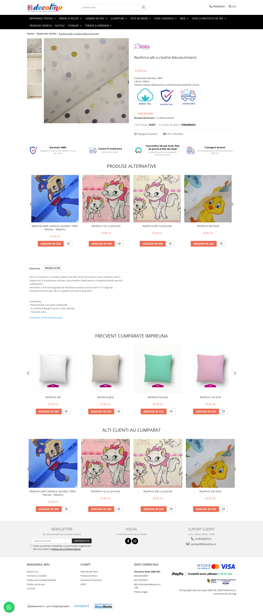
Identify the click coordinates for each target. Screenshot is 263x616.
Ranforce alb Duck (208, 226)
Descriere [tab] (35, 268)
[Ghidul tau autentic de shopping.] (81, 606)
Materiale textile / (48, 33)
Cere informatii (174, 134)
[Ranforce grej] (105, 369)
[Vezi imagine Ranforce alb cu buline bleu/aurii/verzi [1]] (34, 61)
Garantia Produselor (91, 580)
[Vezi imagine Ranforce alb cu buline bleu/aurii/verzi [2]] (34, 76)
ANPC (84, 584)
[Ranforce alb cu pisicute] (157, 198)
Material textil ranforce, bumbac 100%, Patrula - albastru (55, 227)
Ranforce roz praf (210, 397)
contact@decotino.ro (203, 544)
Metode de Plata (89, 571)
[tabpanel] (86, 80)
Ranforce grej (106, 397)
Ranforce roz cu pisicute (106, 226)
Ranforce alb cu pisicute (157, 226)
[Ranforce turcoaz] (157, 369)
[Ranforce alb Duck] (208, 198)
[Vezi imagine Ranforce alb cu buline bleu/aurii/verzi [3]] (34, 91)
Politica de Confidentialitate (66, 549)
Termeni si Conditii (37, 575)
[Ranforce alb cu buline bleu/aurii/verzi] (86, 80)
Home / (31, 33)
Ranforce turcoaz (158, 397)
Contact (31, 588)
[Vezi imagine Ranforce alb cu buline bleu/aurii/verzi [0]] (34, 45)
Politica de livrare (36, 584)
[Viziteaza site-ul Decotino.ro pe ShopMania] (103, 606)
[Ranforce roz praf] (210, 369)
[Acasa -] (45, 7)
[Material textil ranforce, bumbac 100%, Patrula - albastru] (55, 198)
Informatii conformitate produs (46, 317)
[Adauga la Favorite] (68, 244)
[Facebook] (128, 541)
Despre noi (32, 571)
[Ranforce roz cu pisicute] (106, 198)
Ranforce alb (53, 397)
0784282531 (203, 539)
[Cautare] (143, 7)
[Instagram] (135, 541)
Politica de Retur (89, 575)
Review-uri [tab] (52, 268)
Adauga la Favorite (147, 134)
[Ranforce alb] (53, 369)
